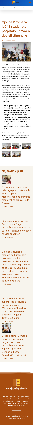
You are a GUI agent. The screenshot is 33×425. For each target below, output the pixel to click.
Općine (25, 401)
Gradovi (18, 401)
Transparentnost (23, 397)
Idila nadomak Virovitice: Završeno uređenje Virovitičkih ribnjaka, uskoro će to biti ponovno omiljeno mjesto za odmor (16, 227)
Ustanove (7, 403)
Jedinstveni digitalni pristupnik (13, 399)
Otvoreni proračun (8, 397)
